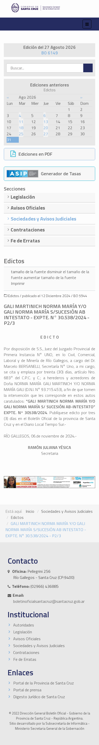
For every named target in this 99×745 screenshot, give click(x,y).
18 (21, 128)
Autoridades (23, 625)
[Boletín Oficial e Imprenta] (49, 8)
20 (45, 128)
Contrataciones (26, 652)
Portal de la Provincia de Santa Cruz (43, 683)
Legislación (22, 632)
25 (21, 134)
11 (21, 122)
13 (45, 122)
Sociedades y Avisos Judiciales (67, 511)
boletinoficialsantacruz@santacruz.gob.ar (49, 601)
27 (45, 134)
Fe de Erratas (24, 659)
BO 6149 (49, 53)
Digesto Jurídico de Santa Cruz (39, 697)
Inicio (30, 511)
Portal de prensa (27, 690)
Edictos (17, 517)
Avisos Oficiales (27, 639)
